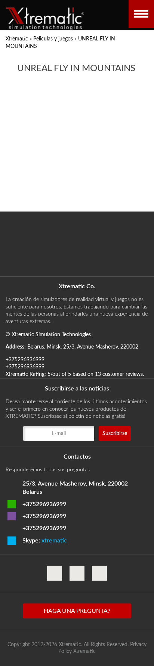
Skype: (44, 541)
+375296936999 (44, 504)
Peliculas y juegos (53, 39)
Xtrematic (17, 39)
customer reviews (122, 374)
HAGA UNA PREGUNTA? (77, 611)
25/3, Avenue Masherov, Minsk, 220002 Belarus (75, 488)
